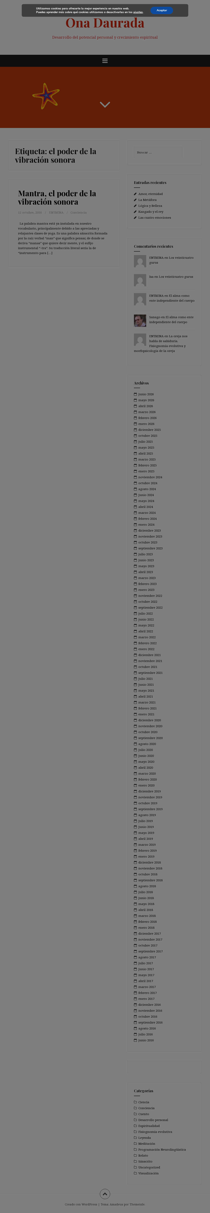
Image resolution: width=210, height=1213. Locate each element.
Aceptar (162, 10)
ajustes (138, 12)
